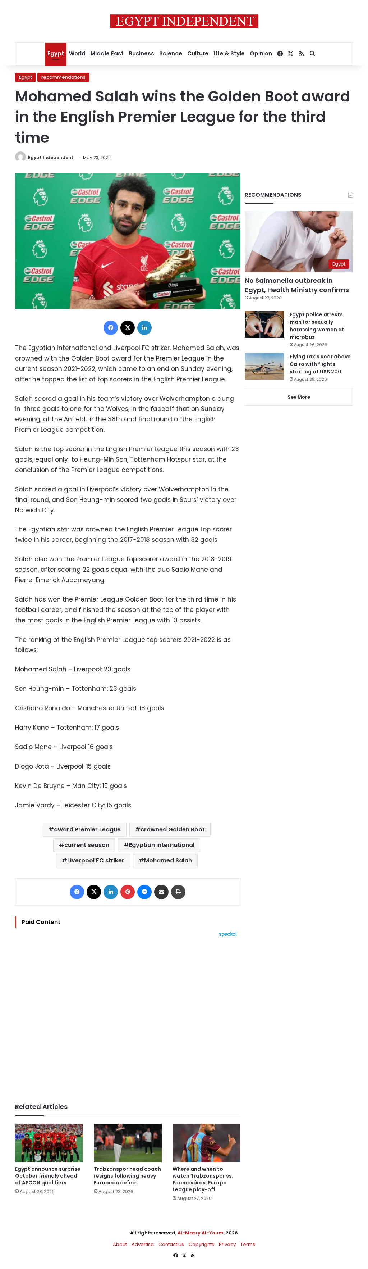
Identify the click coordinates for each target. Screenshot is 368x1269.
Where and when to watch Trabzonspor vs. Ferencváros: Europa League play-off (202, 1179)
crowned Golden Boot (173, 829)
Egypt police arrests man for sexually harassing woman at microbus (317, 326)
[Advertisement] (127, 1016)
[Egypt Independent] (184, 21)
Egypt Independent (50, 157)
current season (86, 845)
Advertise (143, 1244)
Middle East (107, 53)
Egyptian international (161, 845)
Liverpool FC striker (95, 860)
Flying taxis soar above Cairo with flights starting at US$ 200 (320, 364)
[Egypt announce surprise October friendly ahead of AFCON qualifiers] (49, 1143)
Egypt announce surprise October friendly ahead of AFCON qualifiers (47, 1175)
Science (170, 53)
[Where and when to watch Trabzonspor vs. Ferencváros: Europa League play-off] (206, 1143)
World (77, 53)
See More (299, 397)
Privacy (227, 1244)
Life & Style (229, 53)
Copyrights (201, 1244)
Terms (247, 1244)
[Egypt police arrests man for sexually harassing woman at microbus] (264, 324)
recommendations (63, 77)
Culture (197, 53)
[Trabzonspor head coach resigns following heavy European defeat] (128, 1143)
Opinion (261, 53)
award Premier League (87, 829)
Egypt (55, 53)
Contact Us (171, 1244)
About (120, 1244)
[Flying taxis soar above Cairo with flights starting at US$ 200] (264, 366)
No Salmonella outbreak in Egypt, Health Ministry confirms (297, 285)
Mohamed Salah (168, 860)
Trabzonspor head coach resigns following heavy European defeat (127, 1175)
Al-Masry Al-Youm (201, 1232)
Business (141, 53)
